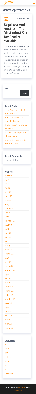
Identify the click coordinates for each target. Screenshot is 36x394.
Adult (6, 19)
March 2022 (8, 315)
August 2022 (8, 303)
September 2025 (10, 220)
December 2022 (9, 286)
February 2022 (9, 319)
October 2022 (9, 295)
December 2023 (9, 266)
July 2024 (7, 258)
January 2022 (8, 323)
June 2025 (8, 233)
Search (7, 88)
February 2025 (9, 245)
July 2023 (7, 274)
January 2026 (8, 204)
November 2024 (9, 253)
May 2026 (8, 187)
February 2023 (9, 282)
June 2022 (8, 311)
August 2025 (8, 225)
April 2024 (8, 262)
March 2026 (8, 196)
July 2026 (7, 179)
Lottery (7, 361)
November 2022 (9, 290)
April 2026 (8, 192)
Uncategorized (9, 373)
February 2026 (9, 200)
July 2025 (7, 229)
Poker (6, 365)
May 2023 (8, 278)
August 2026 (8, 175)
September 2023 (10, 270)
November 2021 (9, 328)
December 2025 (9, 208)
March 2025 (8, 241)
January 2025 (8, 249)
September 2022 (10, 299)
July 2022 (7, 307)
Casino (7, 352)
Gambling (7, 357)
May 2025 (8, 237)
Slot (6, 369)
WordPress (21, 387)
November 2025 (9, 212)
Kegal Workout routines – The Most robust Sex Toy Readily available (15, 32)
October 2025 (9, 216)
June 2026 (8, 183)
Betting (7, 348)
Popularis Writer (18, 390)
